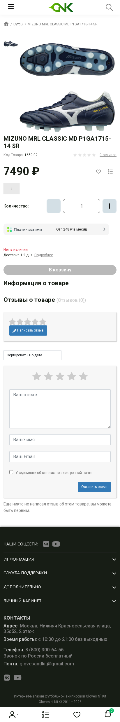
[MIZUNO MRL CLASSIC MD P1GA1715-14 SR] (10, 43)
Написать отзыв (30, 330)
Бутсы (18, 24)
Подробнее (43, 255)
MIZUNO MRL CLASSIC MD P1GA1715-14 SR (63, 24)
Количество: (16, 206)
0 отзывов (108, 155)
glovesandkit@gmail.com (38, 664)
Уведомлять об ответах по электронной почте (53, 473)
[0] (106, 713)
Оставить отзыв (94, 487)
